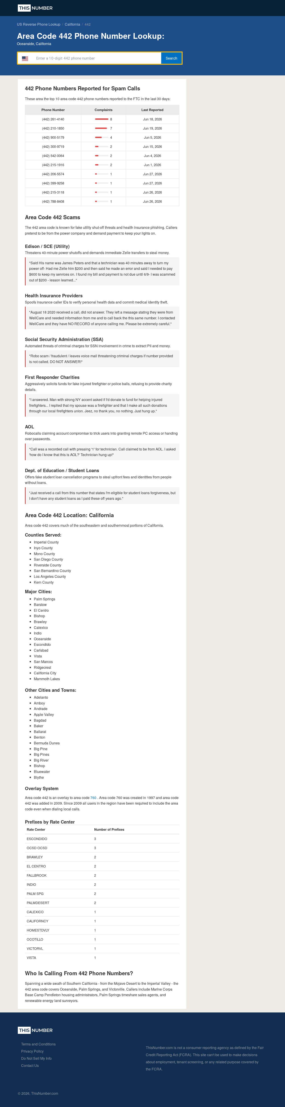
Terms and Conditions (38, 1044)
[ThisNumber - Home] (35, 1032)
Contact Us (30, 1065)
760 (93, 797)
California (72, 24)
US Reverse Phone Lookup (38, 24)
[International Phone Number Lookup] (35, 8)
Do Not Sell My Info (36, 1058)
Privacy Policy (32, 1051)
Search (171, 58)
